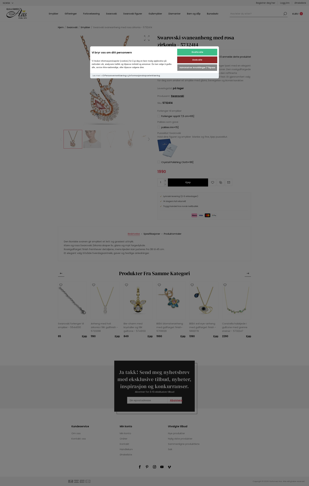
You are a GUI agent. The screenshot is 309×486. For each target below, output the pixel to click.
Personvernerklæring (115, 75)
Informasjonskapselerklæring (144, 75)
